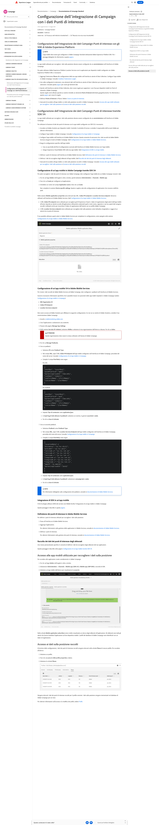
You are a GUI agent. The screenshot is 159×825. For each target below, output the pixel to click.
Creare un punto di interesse (75, 98)
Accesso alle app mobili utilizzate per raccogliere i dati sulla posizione (141, 66)
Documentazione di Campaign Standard (71, 11)
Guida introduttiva (10, 34)
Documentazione (43, 11)
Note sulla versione (10, 30)
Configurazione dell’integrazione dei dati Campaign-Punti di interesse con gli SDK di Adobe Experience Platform (141, 28)
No (136, 15)
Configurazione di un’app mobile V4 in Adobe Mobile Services (141, 46)
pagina (71, 57)
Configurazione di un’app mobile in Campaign (86, 134)
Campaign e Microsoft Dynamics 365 (15, 104)
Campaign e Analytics (11, 71)
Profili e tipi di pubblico (11, 38)
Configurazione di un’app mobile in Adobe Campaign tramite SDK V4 (140, 41)
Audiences (47, 32)
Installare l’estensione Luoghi (67, 79)
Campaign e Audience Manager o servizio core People (16, 75)
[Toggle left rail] (30, 7)
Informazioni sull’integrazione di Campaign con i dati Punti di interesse (18, 84)
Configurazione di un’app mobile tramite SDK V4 (77, 549)
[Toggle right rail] (128, 7)
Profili (80, 701)
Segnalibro (133, 19)
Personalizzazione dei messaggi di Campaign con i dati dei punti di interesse (18, 95)
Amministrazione (9, 119)
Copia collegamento (143, 19)
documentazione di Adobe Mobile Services (100, 492)
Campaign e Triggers (11, 100)
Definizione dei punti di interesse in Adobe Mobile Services (103, 155)
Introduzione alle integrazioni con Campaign (17, 60)
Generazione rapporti (10, 52)
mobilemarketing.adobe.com (54, 319)
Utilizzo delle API (9, 123)
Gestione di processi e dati (11, 112)
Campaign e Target (10, 67)
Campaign (53, 11)
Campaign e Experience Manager (14, 63)
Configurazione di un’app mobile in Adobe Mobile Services (88, 140)
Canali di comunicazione (11, 41)
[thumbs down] (91, 822)
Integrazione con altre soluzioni (13, 56)
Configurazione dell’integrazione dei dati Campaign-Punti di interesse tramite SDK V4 (140, 35)
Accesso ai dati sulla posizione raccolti (74, 104)
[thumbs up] (87, 822)
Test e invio (8, 49)
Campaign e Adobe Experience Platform (16, 108)
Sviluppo (7, 115)
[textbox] (16, 16)
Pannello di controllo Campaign (13, 126)
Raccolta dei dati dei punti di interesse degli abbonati (95, 158)
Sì (131, 15)
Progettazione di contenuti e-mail (14, 45)
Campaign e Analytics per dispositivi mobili (17, 79)
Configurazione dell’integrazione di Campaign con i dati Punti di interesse (17, 89)
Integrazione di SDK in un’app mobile (93, 150)
